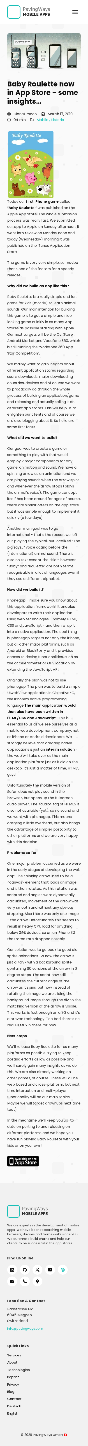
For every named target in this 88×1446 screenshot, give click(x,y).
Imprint (13, 1377)
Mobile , (44, 119)
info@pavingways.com (25, 1328)
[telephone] (25, 1281)
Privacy (13, 1384)
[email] (12, 1281)
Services (14, 1355)
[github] (25, 1270)
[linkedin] (12, 1270)
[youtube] (50, 1270)
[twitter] (37, 1270)
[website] (63, 1270)
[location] (37, 1281)
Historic (57, 119)
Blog (10, 1391)
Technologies (18, 1369)
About (12, 1362)
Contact (14, 1398)
